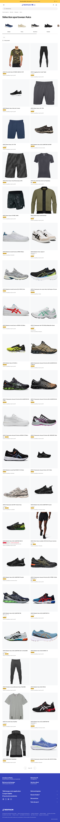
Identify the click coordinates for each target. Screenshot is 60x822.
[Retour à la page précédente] (25, 768)
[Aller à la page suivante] (34, 768)
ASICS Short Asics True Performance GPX (12, 180)
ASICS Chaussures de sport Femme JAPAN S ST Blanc (15, 435)
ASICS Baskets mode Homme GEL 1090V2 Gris (14, 289)
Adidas (8, 31)
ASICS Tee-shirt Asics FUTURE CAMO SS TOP (13, 72)
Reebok (48, 31)
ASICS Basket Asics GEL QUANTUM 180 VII (12, 541)
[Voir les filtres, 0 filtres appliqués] (4, 37)
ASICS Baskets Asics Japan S (37, 251)
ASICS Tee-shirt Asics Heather (10, 721)
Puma (22, 31)
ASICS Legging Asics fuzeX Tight (38, 72)
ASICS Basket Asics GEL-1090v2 (38, 687)
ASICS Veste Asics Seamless (9, 759)
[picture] (16, 56)
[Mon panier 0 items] (56, 5)
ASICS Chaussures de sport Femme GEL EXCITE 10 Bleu (44, 759)
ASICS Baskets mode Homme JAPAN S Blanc (13, 251)
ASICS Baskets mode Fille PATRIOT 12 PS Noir (13, 470)
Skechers (35, 31)
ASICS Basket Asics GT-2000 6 (10, 363)
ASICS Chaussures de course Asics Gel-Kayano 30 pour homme (44, 290)
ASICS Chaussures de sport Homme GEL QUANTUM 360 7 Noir (16, 400)
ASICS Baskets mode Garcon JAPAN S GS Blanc (14, 325)
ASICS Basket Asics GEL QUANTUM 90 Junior (41, 504)
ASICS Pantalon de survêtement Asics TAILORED (14, 687)
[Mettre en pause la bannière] (55, 1)
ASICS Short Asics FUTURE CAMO (10, 215)
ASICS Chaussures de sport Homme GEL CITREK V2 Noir (44, 577)
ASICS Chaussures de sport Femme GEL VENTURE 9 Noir (44, 435)
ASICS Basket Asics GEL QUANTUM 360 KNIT (41, 144)
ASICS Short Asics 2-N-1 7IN (37, 108)
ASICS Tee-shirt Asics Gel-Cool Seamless (40, 180)
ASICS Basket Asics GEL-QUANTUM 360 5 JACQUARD (15, 650)
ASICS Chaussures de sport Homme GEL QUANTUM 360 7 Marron (44, 363)
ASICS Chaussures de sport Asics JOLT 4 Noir (41, 470)
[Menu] (3, 5)
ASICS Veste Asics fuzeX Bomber (38, 215)
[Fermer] (57, 1)
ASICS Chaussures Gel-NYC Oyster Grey (12, 504)
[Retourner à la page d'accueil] (28, 5)
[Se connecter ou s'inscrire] (53, 5)
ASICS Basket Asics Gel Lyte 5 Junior (11, 108)
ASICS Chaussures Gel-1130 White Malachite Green (43, 325)
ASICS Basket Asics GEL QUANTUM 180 (12, 613)
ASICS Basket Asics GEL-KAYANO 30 (39, 650)
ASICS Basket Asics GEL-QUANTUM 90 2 (40, 613)
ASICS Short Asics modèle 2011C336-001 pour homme (43, 541)
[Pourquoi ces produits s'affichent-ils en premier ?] (3, 40)
